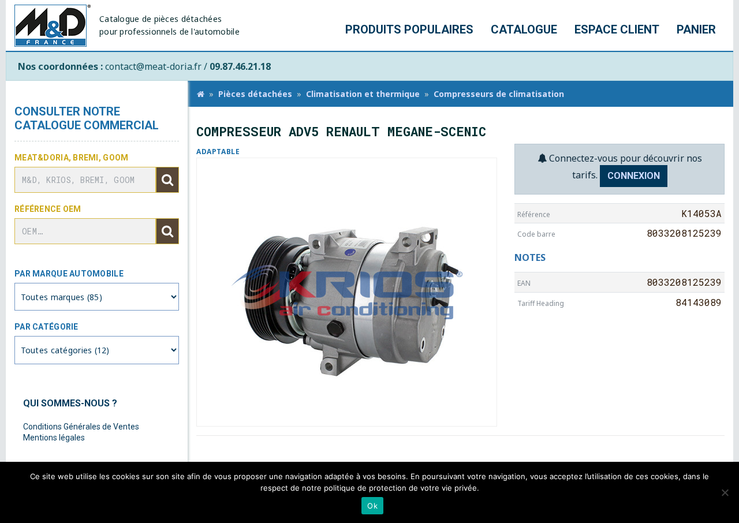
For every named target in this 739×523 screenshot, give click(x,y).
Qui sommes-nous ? (70, 403)
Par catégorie (46, 326)
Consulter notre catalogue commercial (86, 118)
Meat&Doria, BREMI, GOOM (71, 157)
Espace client (616, 29)
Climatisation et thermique (363, 93)
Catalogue (524, 29)
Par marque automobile (69, 273)
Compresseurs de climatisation (499, 93)
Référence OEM (47, 209)
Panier (696, 29)
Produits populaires (409, 29)
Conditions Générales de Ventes (81, 426)
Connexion (633, 175)
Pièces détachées (255, 93)
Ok (372, 505)
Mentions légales (54, 437)
